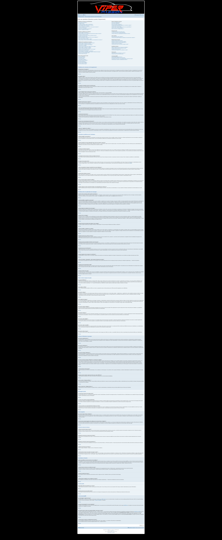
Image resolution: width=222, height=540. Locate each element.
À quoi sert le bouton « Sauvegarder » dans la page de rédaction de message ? (89, 51)
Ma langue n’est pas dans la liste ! (83, 36)
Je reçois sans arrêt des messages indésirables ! (119, 32)
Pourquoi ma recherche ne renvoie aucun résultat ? (119, 41)
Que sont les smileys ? (81, 58)
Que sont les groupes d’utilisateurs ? (117, 24)
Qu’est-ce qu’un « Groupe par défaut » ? (117, 27)
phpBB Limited (103, 499)
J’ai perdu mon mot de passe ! (82, 27)
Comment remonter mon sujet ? (82, 53)
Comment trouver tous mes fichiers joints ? (118, 53)
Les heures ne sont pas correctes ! (83, 34)
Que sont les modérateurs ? (115, 23)
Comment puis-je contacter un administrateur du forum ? (119, 59)
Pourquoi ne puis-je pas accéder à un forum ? (84, 48)
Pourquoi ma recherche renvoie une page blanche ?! (119, 42)
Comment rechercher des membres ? (117, 43)
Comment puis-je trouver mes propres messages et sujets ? (120, 44)
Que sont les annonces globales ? (83, 60)
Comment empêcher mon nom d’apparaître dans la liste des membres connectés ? (89, 33)
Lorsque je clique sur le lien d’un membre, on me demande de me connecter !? (90, 39)
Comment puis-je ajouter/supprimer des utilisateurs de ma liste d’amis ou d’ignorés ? (123, 37)
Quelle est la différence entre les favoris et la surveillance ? (120, 47)
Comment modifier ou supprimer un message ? (84, 43)
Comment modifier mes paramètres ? (83, 32)
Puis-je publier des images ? (82, 59)
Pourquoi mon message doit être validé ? (84, 52)
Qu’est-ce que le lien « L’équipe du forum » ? (118, 28)
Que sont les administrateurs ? (116, 22)
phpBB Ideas (126, 505)
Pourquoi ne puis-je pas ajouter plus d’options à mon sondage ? (87, 46)
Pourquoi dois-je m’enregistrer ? (82, 22)
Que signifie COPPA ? (81, 23)
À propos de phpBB (98, 500)
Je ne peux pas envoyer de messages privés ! (118, 31)
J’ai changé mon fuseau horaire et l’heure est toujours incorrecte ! (87, 35)
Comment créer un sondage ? (82, 45)
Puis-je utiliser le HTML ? (81, 57)
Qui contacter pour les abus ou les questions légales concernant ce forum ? (122, 58)
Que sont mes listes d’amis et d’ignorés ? (117, 36)
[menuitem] (80, 15)
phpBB (130, 163)
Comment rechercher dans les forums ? (117, 40)
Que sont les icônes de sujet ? (82, 63)
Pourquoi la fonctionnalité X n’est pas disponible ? (118, 57)
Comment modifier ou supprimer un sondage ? (84, 47)
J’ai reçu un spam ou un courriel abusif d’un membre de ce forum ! (121, 33)
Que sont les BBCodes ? (81, 56)
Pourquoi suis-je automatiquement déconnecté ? (85, 28)
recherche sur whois (137, 511)
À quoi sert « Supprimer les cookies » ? (83, 29)
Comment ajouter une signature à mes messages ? (85, 44)
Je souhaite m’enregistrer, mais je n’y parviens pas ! (85, 24)
